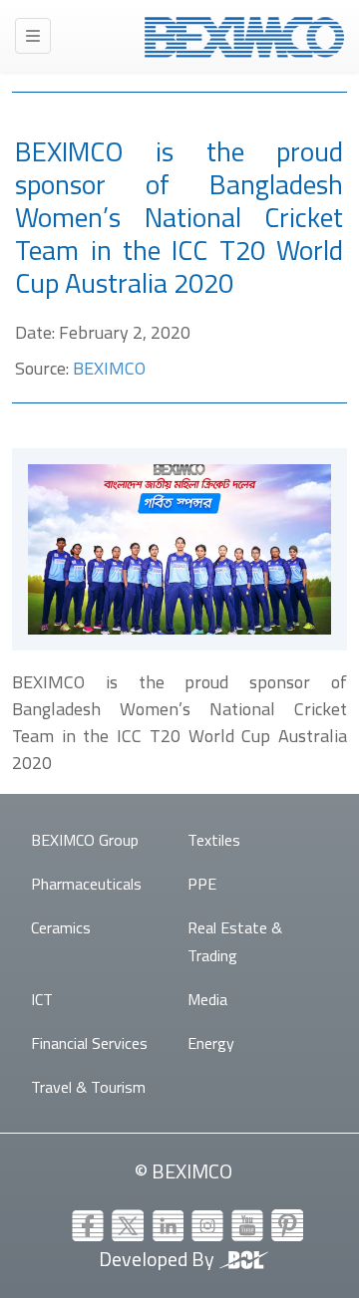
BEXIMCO (109, 368)
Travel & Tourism (88, 1087)
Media (207, 999)
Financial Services (89, 1043)
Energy (210, 1043)
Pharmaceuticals (86, 884)
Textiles (213, 840)
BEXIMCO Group (85, 840)
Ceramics (61, 927)
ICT (42, 999)
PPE (201, 884)
